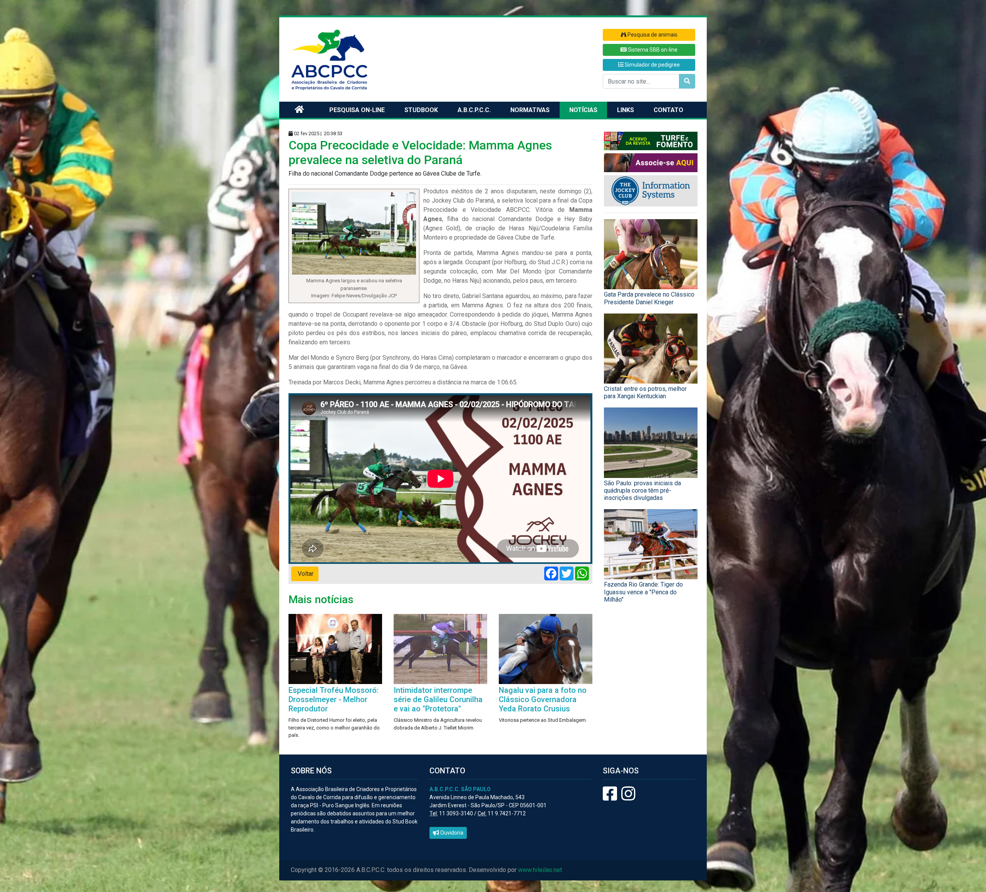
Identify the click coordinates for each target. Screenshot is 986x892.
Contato (668, 110)
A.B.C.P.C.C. (474, 110)
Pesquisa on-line (357, 110)
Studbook (421, 110)
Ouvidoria (451, 833)
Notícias (583, 110)
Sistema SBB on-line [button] (652, 50)
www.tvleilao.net (540, 870)
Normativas (530, 110)
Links (625, 110)
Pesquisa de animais (651, 35)
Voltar (305, 573)
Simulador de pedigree (652, 65)
